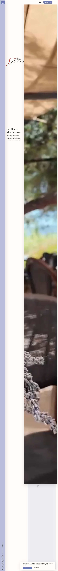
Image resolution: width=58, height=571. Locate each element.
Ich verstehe (27, 567)
